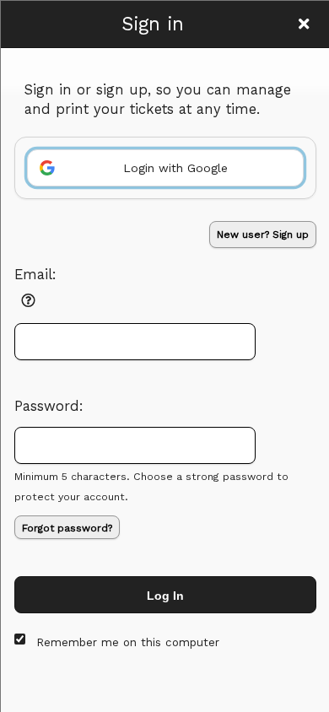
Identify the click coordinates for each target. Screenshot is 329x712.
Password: (49, 406)
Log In (165, 595)
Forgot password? (67, 528)
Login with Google (175, 168)
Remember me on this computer (127, 642)
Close (303, 23)
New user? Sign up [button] (263, 234)
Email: (35, 275)
